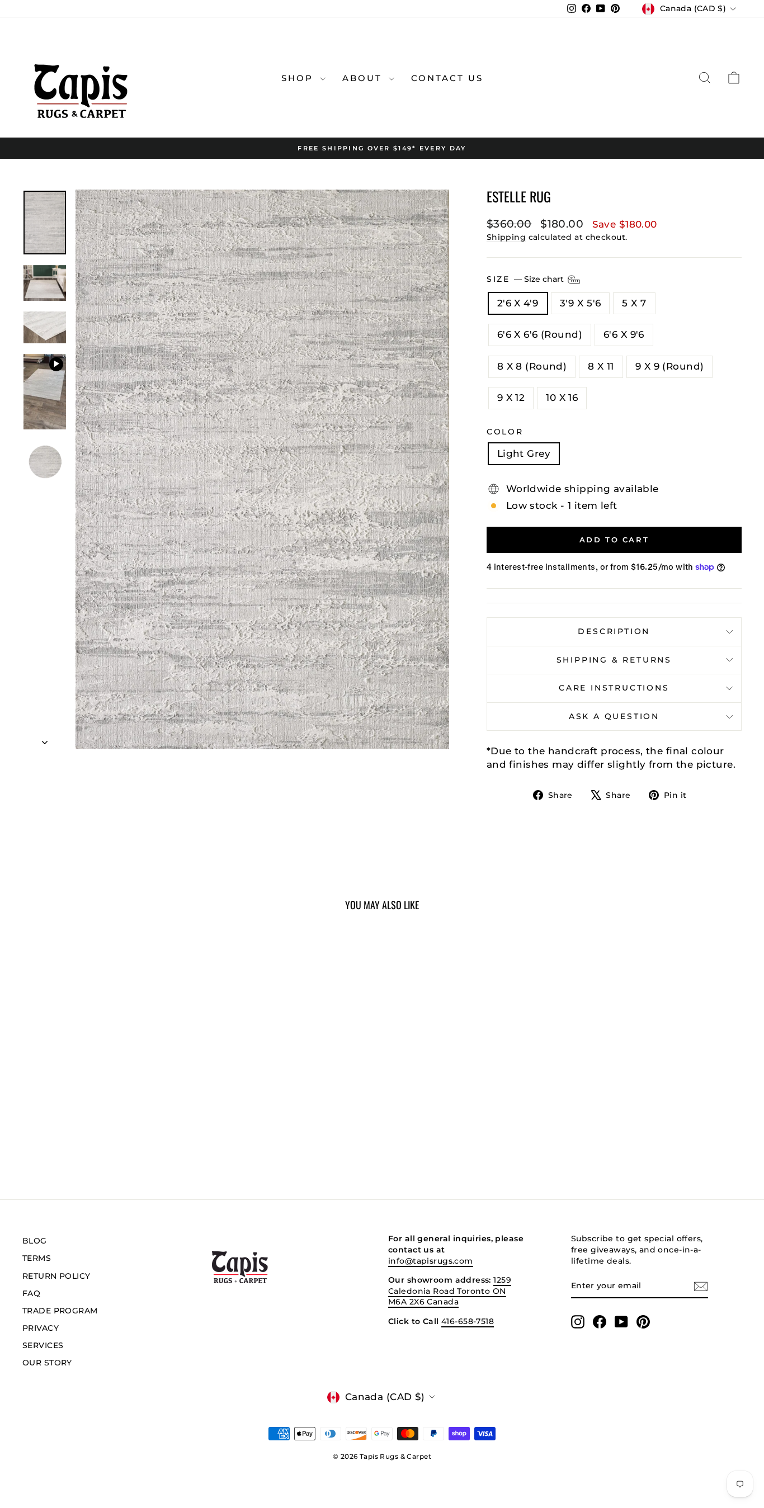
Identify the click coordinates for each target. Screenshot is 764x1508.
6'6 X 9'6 (623, 334)
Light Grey (523, 453)
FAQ (31, 1293)
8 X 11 (601, 366)
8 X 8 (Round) (532, 366)
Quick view (107, 1095)
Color (505, 432)
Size (526, 278)
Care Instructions (614, 688)
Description (614, 631)
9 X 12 (511, 397)
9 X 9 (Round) (669, 366)
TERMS (36, 1258)
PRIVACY (40, 1328)
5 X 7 (634, 303)
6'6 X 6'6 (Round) (539, 334)
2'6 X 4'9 (518, 303)
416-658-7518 (467, 1321)
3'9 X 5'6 (580, 303)
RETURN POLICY (56, 1276)
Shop (299, 78)
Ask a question (614, 716)
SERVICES (42, 1345)
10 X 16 (562, 397)
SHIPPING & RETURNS (614, 660)
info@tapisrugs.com (430, 1261)
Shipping (506, 237)
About (364, 78)
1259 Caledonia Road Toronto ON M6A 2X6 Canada (449, 1291)
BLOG (34, 1241)
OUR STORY (47, 1363)
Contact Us (447, 78)
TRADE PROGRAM (60, 1311)
